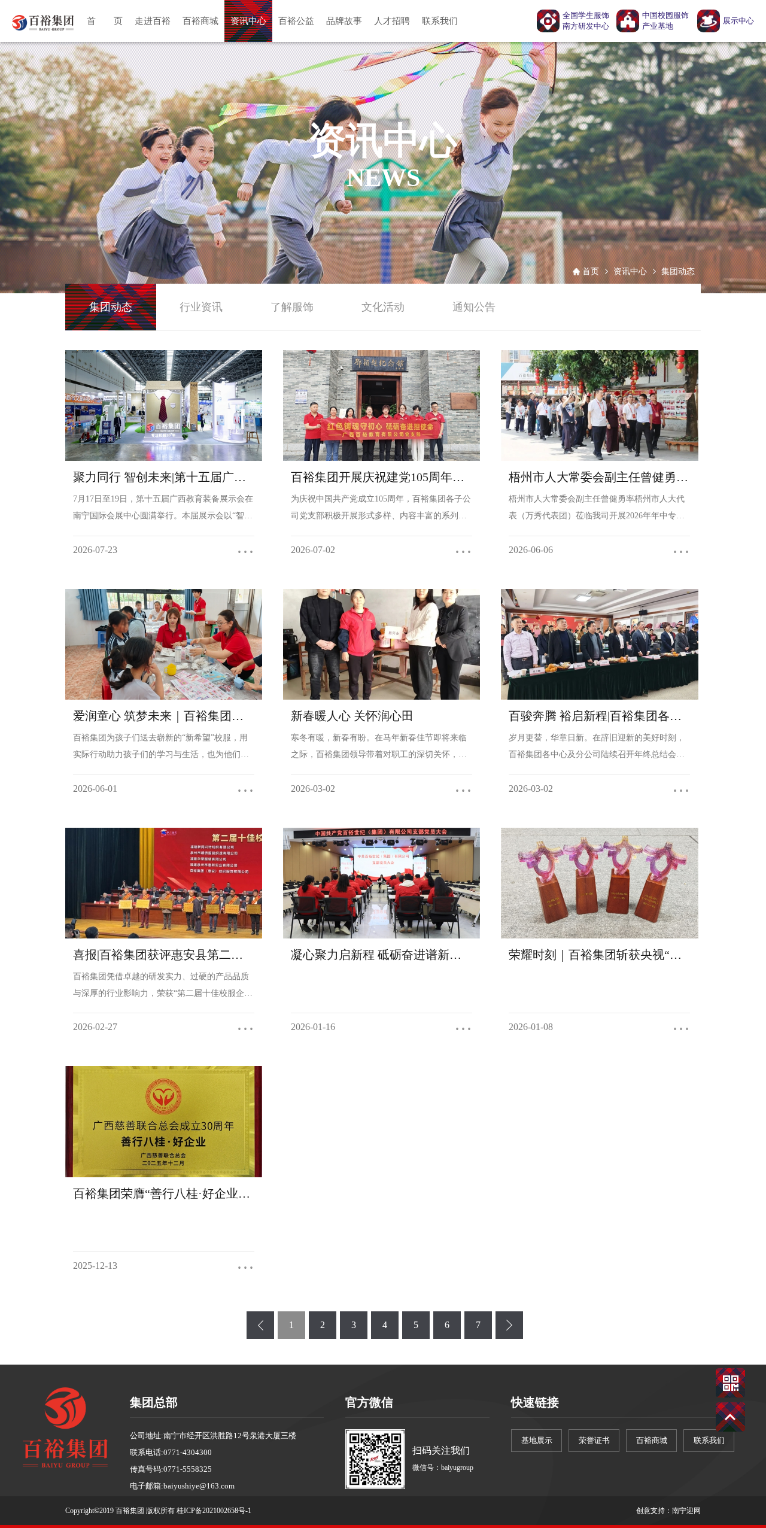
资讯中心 (248, 21)
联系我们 (440, 21)
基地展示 (536, 1440)
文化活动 (383, 307)
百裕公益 (296, 21)
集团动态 (678, 271)
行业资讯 (201, 307)
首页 (590, 271)
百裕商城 (200, 21)
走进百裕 (153, 21)
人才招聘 (392, 21)
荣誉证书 (594, 1440)
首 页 (105, 21)
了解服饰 (292, 307)
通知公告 (474, 307)
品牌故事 (344, 21)
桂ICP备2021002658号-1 (214, 1510)
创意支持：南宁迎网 (668, 1510)
